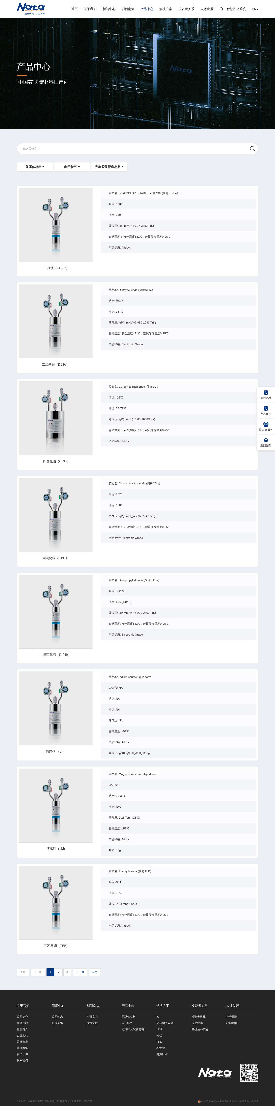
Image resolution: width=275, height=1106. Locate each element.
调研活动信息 (199, 1029)
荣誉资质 (22, 1041)
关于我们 (90, 9)
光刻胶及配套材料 (108, 167)
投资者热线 (198, 1016)
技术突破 (92, 1023)
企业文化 (22, 1035)
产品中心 (147, 9)
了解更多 (53, 224)
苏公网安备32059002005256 (217, 1101)
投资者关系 (186, 9)
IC (157, 1016)
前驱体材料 (34, 167)
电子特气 (71, 167)
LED (159, 1029)
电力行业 (162, 1054)
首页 (74, 9)
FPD (159, 1041)
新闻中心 (109, 9)
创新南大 (128, 9)
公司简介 (22, 1016)
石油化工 (162, 1048)
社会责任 (22, 1029)
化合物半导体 (164, 1023)
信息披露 (197, 1023)
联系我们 (22, 1060)
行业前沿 (57, 1023)
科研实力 (92, 1016)
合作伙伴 (22, 1054)
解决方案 (165, 9)
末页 (94, 972)
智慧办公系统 (236, 9)
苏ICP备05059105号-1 (246, 1101)
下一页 (80, 972)
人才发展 (207, 9)
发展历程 (22, 1023)
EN (254, 9)
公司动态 (57, 1016)
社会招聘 (232, 1016)
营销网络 (22, 1048)
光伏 (159, 1035)
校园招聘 (232, 1023)
